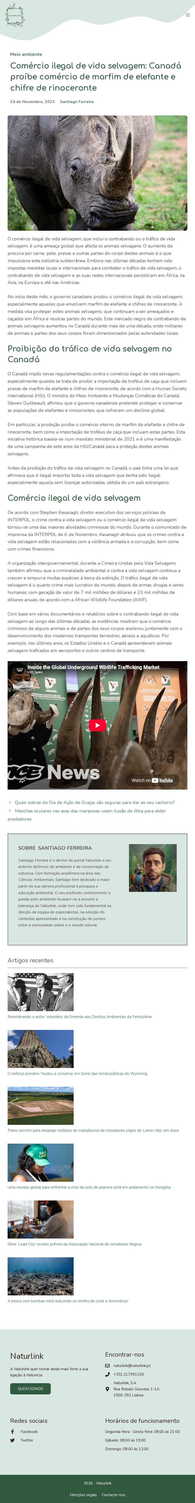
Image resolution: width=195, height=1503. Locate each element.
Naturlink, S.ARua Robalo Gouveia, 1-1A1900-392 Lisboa (136, 1389)
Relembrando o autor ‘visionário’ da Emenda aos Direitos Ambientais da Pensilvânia (80, 1016)
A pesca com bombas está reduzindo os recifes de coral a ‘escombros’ (68, 1301)
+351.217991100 (128, 1374)
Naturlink (103, 1483)
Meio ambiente (26, 54)
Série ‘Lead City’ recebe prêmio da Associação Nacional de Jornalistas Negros (75, 1244)
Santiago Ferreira (77, 102)
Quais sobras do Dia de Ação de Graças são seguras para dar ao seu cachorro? (95, 802)
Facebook (29, 1431)
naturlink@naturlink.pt (132, 1365)
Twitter (27, 1440)
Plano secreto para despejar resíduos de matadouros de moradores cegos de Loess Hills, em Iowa (93, 1130)
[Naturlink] (15, 15)
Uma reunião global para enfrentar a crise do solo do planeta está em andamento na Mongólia (89, 1187)
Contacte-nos (113, 1494)
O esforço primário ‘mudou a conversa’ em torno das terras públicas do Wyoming (77, 1073)
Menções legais (83, 1494)
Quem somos (30, 1388)
